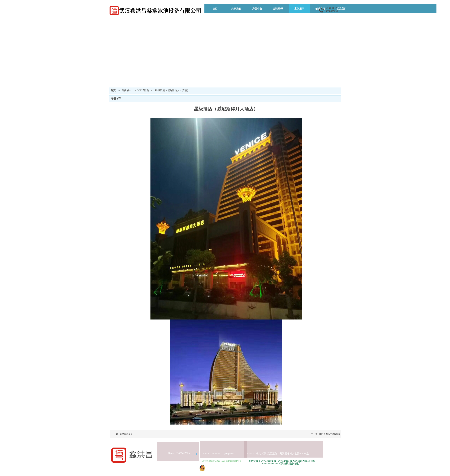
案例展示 (127, 90)
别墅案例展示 (126, 434)
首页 (113, 90)
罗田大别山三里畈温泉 (329, 434)
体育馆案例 (143, 90)
